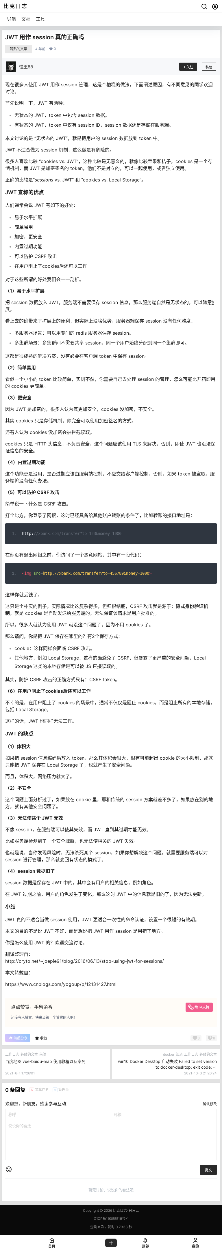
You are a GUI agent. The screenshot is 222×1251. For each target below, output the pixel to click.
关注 (189, 67)
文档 (26, 19)
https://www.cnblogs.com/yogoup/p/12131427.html (60, 984)
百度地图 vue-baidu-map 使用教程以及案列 (45, 1061)
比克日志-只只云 (125, 1210)
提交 (208, 1170)
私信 (209, 67)
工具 (40, 19)
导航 (11, 19)
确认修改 (210, 1104)
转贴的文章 (18, 49)
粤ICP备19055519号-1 (111, 1218)
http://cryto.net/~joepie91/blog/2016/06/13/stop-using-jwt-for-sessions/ (84, 961)
